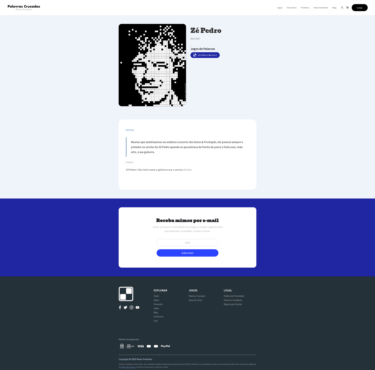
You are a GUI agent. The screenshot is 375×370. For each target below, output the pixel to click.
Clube (156, 308)
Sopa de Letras (195, 300)
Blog (334, 7)
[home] (23, 7)
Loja (155, 320)
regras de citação (128, 367)
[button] (280, 7)
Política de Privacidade (234, 296)
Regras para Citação (233, 304)
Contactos (158, 316)
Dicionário (291, 7)
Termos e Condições (233, 300)
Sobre (156, 300)
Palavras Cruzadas (197, 296)
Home (156, 296)
